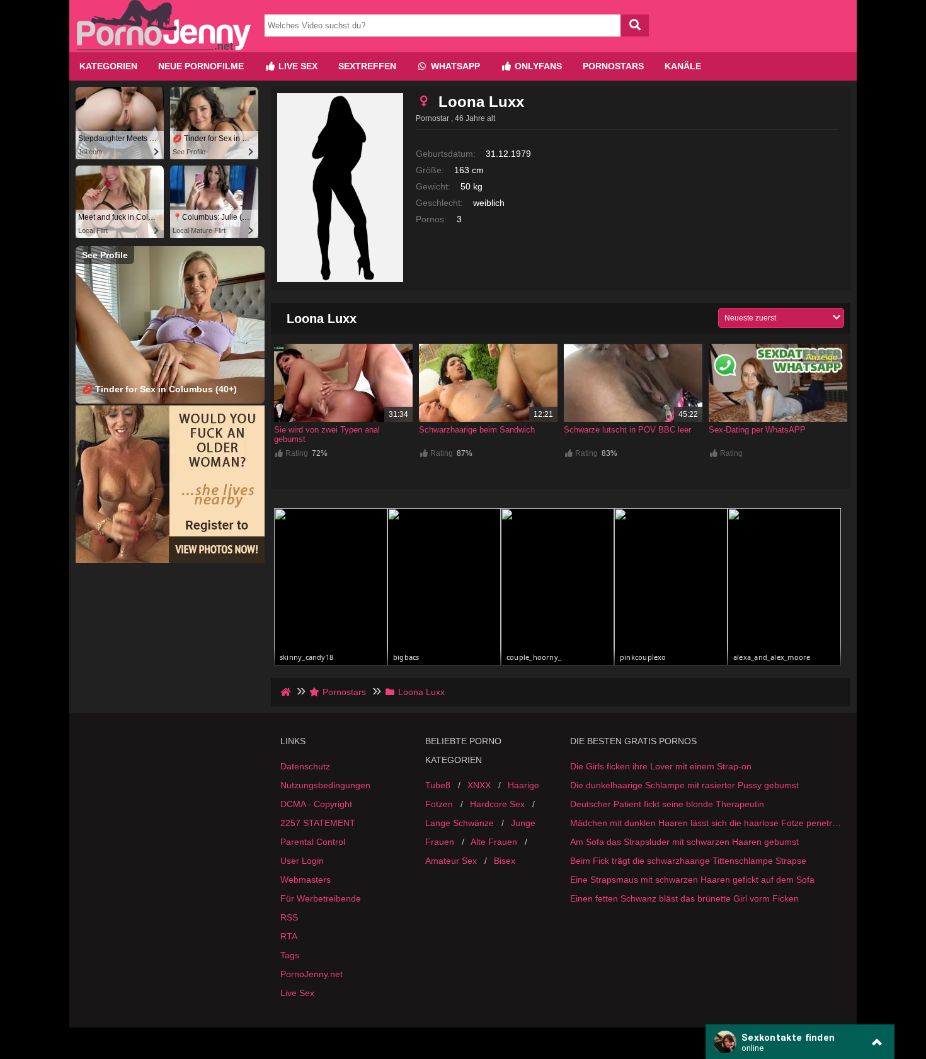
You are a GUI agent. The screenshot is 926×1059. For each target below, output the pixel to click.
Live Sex (296, 66)
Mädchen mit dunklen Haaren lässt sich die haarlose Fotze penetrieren (705, 823)
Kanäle (683, 66)
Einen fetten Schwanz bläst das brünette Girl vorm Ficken (684, 898)
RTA (288, 936)
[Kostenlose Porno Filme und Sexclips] (163, 47)
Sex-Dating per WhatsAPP (757, 429)
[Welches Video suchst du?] (634, 25)
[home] (287, 691)
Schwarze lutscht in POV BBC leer (627, 429)
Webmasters (305, 880)
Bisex (504, 861)
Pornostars (613, 66)
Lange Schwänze (459, 823)
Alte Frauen (494, 842)
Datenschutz (305, 766)
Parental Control (312, 842)
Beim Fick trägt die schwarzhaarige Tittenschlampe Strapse (688, 861)
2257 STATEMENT (317, 823)
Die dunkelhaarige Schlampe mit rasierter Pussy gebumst (684, 785)
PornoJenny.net (311, 974)
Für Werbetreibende (320, 898)
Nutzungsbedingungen (325, 785)
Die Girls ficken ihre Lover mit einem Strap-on (661, 766)
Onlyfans (537, 66)
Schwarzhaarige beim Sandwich (477, 429)
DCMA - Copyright (316, 804)
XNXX (479, 785)
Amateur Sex (451, 861)
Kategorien (108, 66)
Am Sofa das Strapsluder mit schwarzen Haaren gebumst (684, 842)
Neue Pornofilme (201, 66)
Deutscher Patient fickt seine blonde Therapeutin (667, 804)
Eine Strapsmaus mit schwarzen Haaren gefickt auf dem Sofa (692, 880)
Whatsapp (454, 66)
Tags (289, 955)
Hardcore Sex (497, 804)
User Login (302, 861)
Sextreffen (367, 66)
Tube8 (437, 785)
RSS (289, 917)
